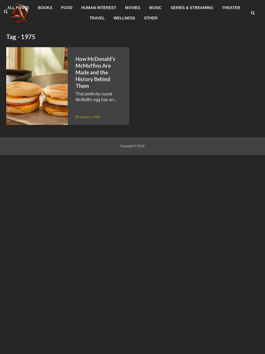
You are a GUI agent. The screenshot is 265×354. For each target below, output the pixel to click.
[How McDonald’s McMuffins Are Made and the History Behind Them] (37, 85)
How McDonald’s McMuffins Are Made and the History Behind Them (95, 72)
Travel (97, 18)
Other (151, 18)
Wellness (124, 18)
